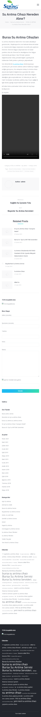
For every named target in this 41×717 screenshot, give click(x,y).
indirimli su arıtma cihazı (31, 582)
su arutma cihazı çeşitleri (25, 596)
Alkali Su (16, 282)
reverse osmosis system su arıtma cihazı (15, 593)
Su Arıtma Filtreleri (7, 536)
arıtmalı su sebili (27, 557)
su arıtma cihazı (11, 601)
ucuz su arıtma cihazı (7, 610)
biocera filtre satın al (7, 562)
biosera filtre (6, 565)
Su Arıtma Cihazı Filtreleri (9, 532)
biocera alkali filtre (7, 559)
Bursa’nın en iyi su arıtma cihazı (11, 417)
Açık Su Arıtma (6, 501)
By (24, 165)
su (15, 596)
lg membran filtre (16, 585)
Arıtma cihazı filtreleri (14, 557)
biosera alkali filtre (24, 562)
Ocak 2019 (5, 463)
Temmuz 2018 (6, 483)
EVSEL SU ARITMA (15, 165)
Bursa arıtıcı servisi (7, 414)
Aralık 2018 (5, 466)
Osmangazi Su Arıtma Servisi (11, 529)
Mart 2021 (5, 442)
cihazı (34, 580)
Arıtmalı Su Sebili (7, 505)
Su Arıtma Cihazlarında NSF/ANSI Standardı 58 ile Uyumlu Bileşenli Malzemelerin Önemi (24, 253)
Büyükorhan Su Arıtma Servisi (14, 264)
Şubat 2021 (5, 445)
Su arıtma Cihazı (18, 64)
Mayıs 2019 (5, 456)
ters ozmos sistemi (8, 608)
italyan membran (6, 585)
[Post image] (7, 231)
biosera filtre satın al (16, 565)
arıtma (4, 557)
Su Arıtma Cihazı (19, 271)
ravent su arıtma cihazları (22, 588)
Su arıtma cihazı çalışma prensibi (12, 605)
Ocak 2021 (5, 449)
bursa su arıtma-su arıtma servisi (12, 420)
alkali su (32, 554)
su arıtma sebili (28, 605)
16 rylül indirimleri (24, 554)
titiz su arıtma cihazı (23, 608)
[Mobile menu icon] (38, 5)
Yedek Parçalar (6, 539)
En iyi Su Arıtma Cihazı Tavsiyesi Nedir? (24, 230)
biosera (15, 562)
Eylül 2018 (5, 476)
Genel (3, 522)
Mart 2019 (5, 459)
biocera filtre (16, 559)
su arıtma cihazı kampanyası (29, 602)
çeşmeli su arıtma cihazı (9, 613)
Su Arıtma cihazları (29, 171)
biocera (35, 557)
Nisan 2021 (5, 439)
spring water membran (8, 596)
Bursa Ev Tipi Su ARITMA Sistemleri (25, 240)
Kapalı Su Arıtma (7, 525)
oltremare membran (7, 588)
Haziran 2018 (6, 487)
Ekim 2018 (5, 473)
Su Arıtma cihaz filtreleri (9, 599)
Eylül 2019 (5, 452)
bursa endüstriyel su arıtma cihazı (10, 568)
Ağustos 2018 (6, 480)
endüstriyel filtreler (7, 582)
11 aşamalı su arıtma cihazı (10, 554)
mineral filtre (25, 585)
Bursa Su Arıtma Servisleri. (29, 169)
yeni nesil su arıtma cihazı (25, 610)
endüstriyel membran (18, 582)
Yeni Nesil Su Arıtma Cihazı (10, 542)
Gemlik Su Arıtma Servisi (9, 518)
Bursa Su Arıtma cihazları (15, 169)
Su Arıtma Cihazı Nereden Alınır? (15, 171)
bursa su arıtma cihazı (15, 573)
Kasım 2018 (5, 469)
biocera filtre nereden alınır (27, 559)
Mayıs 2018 (5, 490)
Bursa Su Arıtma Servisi (9, 508)
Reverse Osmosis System (10, 591)
